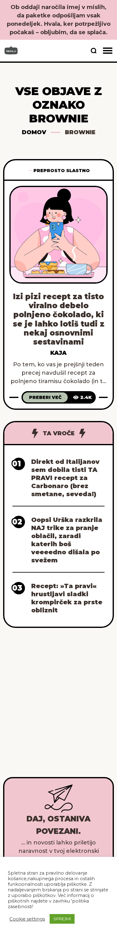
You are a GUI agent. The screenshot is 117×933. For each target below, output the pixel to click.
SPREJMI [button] (62, 918)
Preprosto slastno (61, 170)
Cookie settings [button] (27, 919)
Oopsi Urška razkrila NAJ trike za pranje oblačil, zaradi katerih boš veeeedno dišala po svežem (66, 540)
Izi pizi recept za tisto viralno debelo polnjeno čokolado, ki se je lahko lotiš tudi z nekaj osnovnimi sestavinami (59, 319)
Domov (34, 132)
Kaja (58, 353)
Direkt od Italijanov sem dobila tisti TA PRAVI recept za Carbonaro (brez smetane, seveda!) (65, 478)
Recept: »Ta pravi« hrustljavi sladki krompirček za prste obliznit (66, 598)
